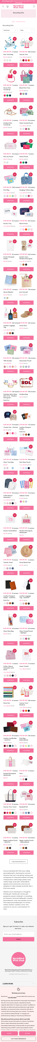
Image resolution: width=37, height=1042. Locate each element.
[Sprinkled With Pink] (18, 6)
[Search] (3, 6)
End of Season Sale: (7, 1)
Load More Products (19, 861)
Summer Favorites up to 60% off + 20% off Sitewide (18, 1)
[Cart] (7, 7)
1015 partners (12, 997)
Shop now (10, 65)
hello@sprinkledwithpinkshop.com (18, 974)
